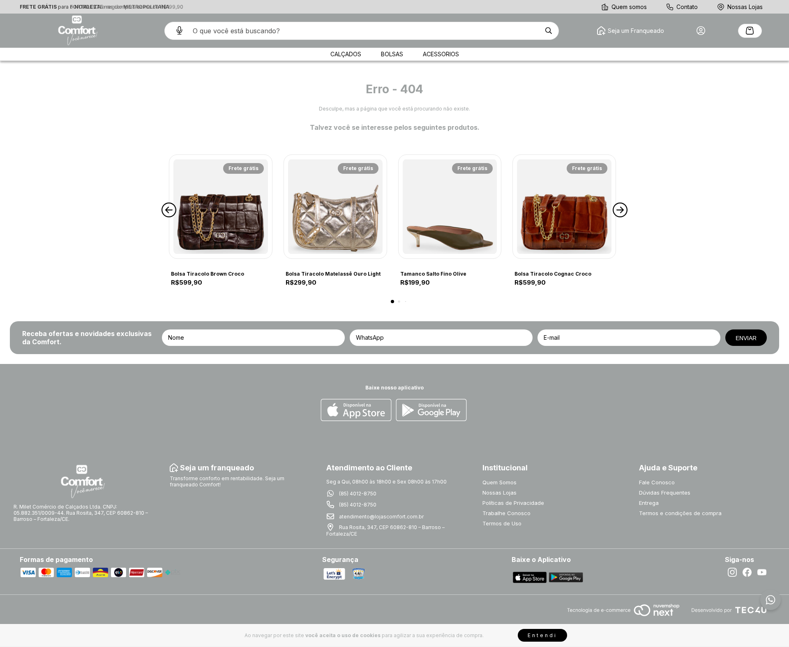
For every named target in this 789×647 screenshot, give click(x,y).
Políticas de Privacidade (513, 503)
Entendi (542, 635)
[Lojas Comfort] (77, 30)
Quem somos (629, 6)
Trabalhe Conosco (506, 513)
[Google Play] (431, 410)
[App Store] (356, 410)
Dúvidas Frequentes (664, 492)
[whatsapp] (770, 599)
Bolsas (392, 54)
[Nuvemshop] (623, 617)
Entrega (649, 503)
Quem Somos (499, 482)
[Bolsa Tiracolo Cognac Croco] (564, 206)
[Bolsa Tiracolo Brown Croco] (220, 206)
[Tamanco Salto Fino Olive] (450, 206)
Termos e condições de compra (680, 513)
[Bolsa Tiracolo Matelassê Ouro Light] (335, 206)
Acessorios (441, 54)
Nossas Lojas (745, 6)
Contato (687, 6)
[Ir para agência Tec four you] (729, 610)
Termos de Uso (501, 523)
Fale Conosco (657, 482)
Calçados (345, 54)
